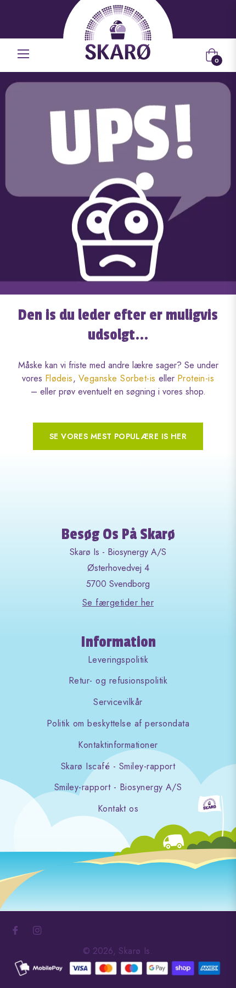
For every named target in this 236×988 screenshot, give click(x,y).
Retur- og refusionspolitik (118, 680)
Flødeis (59, 378)
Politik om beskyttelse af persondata (118, 723)
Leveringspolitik (118, 659)
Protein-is (196, 378)
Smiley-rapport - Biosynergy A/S (118, 787)
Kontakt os (118, 808)
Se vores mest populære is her (118, 436)
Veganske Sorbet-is (117, 378)
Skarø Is (134, 951)
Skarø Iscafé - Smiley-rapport (118, 766)
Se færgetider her (118, 602)
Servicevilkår (117, 702)
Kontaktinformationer (118, 745)
